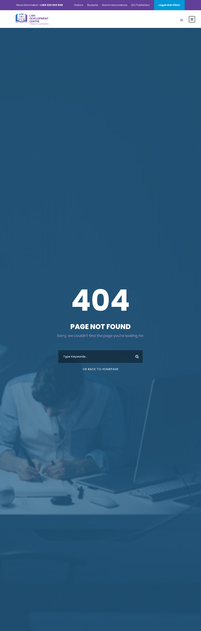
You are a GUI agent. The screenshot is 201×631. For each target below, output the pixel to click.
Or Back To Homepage (101, 369)
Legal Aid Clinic (169, 5)
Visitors (78, 5)
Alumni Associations (114, 5)
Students (92, 5)
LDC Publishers (140, 5)
